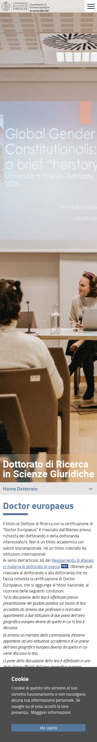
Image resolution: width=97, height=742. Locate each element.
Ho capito (48, 728)
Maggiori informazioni (51, 712)
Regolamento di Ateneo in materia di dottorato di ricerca (48, 563)
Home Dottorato (20, 488)
